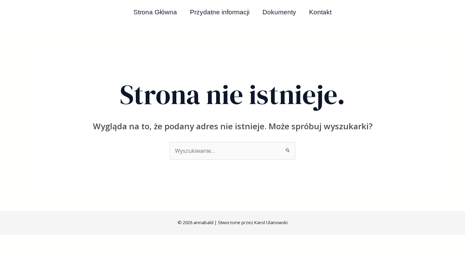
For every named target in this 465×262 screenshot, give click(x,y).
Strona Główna (155, 12)
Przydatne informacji (220, 12)
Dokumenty (279, 12)
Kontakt (320, 12)
